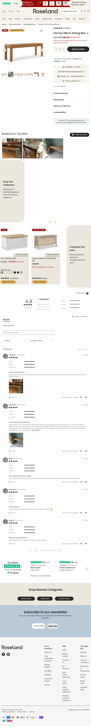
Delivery (83, 652)
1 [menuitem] (35, 550)
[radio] (44, 299)
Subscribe (52, 626)
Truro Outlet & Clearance (66, 690)
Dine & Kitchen (15, 24)
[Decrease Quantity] (56, 49)
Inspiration (81, 19)
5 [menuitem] (45, 550)
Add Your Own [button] (81, 135)
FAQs (64, 650)
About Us (11, 11)
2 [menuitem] (37, 550)
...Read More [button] (35, 430)
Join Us (47, 685)
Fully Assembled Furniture (49, 658)
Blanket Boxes (26, 599)
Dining (37, 19)
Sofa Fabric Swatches (66, 675)
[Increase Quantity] (63, 49)
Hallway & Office (47, 19)
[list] (48, 387)
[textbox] (87, 350)
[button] (12, 148)
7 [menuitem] (50, 550)
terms (70, 122)
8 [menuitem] (53, 550)
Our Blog (48, 671)
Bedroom (17, 19)
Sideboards (45, 599)
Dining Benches (30, 24)
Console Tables (64, 599)
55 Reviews (66, 28)
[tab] (79, 316)
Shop (4, 11)
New (74, 19)
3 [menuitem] (40, 550)
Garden (67, 19)
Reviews (48, 675)
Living (10, 19)
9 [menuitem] (55, 550)
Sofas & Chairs (28, 19)
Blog (18, 11)
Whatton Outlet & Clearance (66, 698)
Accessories (58, 19)
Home (4, 24)
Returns (83, 656)
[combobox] (15, 341)
